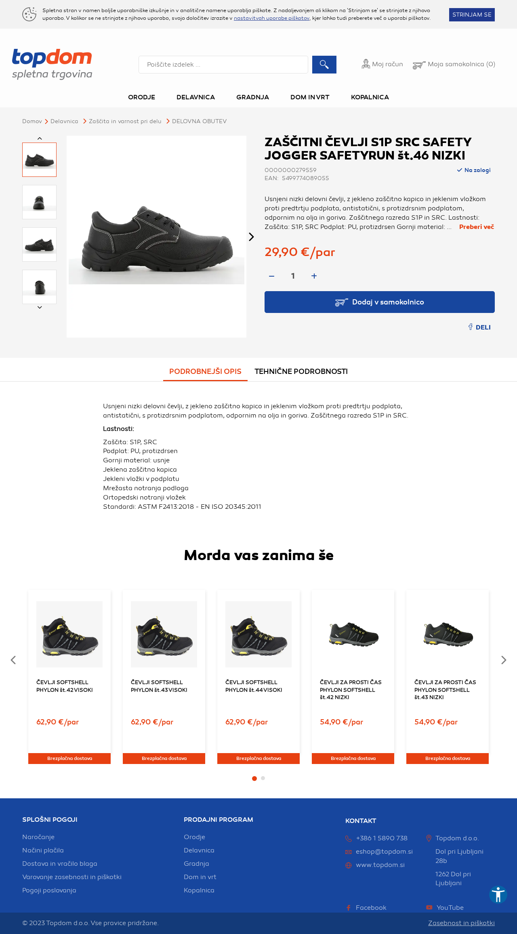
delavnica (199, 850)
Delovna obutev (199, 121)
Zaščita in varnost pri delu (125, 121)
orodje (194, 837)
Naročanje (38, 837)
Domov (32, 121)
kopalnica (199, 890)
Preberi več (476, 227)
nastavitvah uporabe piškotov (271, 18)
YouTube (450, 908)
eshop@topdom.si (384, 852)
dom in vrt (200, 877)
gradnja (196, 864)
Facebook (371, 908)
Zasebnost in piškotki (461, 923)
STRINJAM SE (472, 14)
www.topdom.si (380, 865)
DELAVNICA (64, 121)
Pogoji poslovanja (49, 890)
